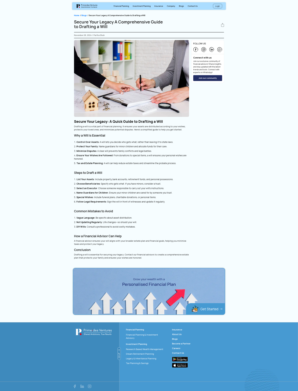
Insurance (158, 6)
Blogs (181, 6)
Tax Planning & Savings (137, 363)
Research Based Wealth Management (144, 349)
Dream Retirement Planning (140, 353)
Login (217, 6)
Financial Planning (121, 6)
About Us (177, 334)
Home (76, 15)
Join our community (208, 78)
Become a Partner (181, 343)
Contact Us (193, 6)
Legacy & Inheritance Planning (141, 358)
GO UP (119, 355)
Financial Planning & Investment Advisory (142, 336)
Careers (176, 348)
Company (172, 7)
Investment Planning (142, 6)
